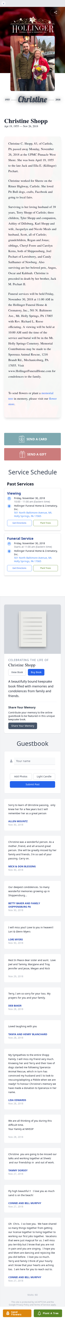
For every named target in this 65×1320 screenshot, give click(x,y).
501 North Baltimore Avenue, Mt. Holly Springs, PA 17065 (33, 514)
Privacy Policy (22, 1304)
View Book (17, 672)
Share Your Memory (22, 725)
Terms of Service (42, 1304)
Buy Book (36, 672)
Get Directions (19, 522)
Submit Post (33, 784)
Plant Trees (45, 522)
